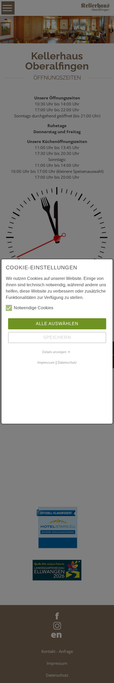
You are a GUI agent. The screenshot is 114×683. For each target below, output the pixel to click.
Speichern (57, 337)
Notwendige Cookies (33, 308)
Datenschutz (67, 362)
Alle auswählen (57, 323)
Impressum (46, 362)
